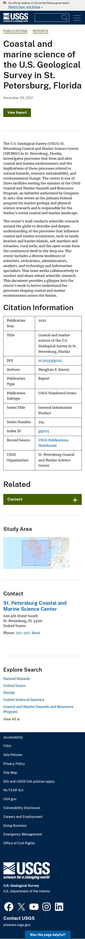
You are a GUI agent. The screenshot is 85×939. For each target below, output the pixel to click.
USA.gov (10, 799)
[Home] (15, 21)
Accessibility (13, 737)
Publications (15, 31)
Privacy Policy (14, 764)
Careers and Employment (22, 817)
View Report (17, 113)
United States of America (23, 700)
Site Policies (12, 755)
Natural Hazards (16, 679)
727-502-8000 (28, 633)
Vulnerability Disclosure (21, 808)
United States (14, 686)
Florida (9, 693)
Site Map (10, 773)
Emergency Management (22, 834)
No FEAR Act (13, 790)
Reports (40, 31)
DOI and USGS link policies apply (29, 781)
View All (10, 719)
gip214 (43, 431)
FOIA (7, 746)
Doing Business (15, 826)
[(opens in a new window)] (8, 906)
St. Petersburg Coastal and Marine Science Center (34, 606)
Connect (14, 499)
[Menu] (77, 18)
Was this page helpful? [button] (48, 935)
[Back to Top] (70, 924)
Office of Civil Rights (19, 843)
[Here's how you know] (42, 5)
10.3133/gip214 (50, 361)
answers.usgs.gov (17, 925)
